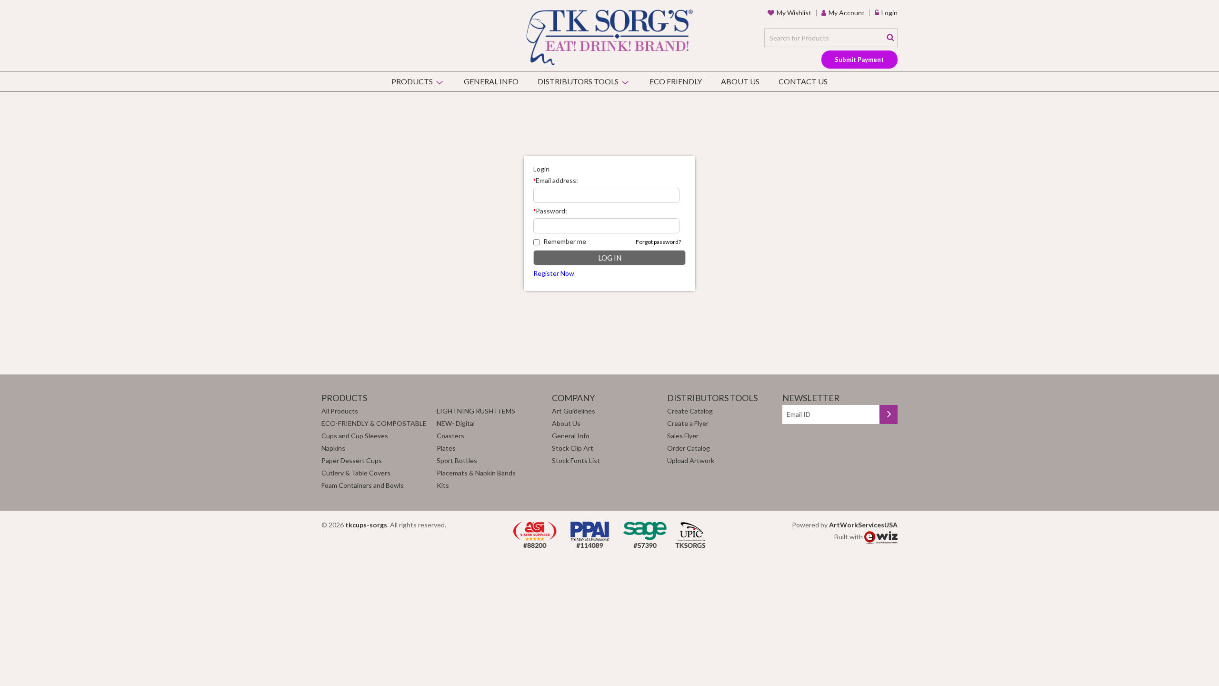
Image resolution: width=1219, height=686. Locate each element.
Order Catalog (688, 448)
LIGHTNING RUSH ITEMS (476, 411)
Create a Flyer (688, 423)
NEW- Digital (456, 423)
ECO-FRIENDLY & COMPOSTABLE (374, 423)
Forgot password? (658, 241)
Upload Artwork (690, 460)
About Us (740, 81)
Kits (443, 485)
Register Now (553, 273)
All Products (339, 411)
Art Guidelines (573, 411)
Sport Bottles (457, 460)
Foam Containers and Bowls (362, 485)
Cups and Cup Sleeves (354, 436)
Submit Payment (859, 59)
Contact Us (803, 81)
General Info (491, 81)
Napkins (333, 448)
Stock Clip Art (572, 448)
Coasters (450, 436)
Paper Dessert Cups (351, 460)
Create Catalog (690, 411)
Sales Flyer (683, 436)
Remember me (564, 241)
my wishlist (794, 13)
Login (889, 13)
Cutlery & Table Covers (355, 473)
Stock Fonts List (576, 460)
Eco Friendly (675, 81)
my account (847, 13)
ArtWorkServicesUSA (863, 525)
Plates (446, 448)
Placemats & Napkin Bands (476, 473)
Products (412, 81)
